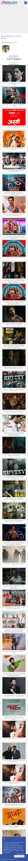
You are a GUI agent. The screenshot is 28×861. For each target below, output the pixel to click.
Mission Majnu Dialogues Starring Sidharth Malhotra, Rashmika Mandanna (14, 324)
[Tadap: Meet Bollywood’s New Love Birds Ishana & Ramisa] (14, 816)
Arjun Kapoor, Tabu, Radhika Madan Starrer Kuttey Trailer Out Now (14, 455)
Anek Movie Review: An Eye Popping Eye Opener (14, 652)
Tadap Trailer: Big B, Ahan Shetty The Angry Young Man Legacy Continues (14, 805)
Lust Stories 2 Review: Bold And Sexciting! (14, 257)
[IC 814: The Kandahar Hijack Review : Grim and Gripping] (14, 161)
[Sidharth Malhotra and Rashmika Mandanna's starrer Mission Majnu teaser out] (14, 489)
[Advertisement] (14, 19)
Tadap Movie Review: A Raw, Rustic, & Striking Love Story (14, 783)
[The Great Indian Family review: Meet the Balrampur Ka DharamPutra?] (14, 204)
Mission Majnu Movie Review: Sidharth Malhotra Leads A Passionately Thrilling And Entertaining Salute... (14, 346)
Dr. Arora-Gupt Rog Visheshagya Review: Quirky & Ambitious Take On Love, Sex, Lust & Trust (14, 587)
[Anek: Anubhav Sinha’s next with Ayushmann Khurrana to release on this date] (14, 707)
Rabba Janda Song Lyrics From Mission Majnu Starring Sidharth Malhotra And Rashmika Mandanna (14, 434)
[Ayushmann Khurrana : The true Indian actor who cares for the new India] (14, 685)
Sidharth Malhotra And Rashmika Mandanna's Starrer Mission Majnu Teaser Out (14, 499)
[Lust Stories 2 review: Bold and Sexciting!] (14, 248)
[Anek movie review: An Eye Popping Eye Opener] (14, 641)
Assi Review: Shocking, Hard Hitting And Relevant (14, 83)
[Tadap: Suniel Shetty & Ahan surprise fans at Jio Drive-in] (14, 751)
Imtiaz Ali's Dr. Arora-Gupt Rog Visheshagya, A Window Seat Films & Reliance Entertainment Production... (14, 630)
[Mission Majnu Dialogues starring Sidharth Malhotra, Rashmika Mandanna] (14, 314)
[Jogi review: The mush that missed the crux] (14, 554)
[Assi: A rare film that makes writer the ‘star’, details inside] (14, 117)
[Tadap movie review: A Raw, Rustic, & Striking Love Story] (14, 773)
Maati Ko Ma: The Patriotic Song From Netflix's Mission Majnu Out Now (14, 368)
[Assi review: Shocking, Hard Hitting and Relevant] (14, 73)
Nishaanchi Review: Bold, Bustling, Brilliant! (14, 149)
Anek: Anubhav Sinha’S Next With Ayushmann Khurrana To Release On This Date (14, 718)
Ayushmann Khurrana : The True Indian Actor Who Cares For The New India (14, 695)
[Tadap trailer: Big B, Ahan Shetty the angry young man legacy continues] (14, 794)
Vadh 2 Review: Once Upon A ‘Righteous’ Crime (14, 105)
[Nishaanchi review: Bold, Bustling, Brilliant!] (14, 139)
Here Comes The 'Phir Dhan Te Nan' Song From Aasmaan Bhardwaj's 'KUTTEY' (14, 411)
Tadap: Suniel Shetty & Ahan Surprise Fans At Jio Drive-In (14, 761)
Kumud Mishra (14, 42)
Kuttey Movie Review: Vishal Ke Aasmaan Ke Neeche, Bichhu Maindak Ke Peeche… (14, 389)
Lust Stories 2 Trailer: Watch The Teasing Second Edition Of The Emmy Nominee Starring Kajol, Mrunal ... (14, 302)
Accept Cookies (20, 854)
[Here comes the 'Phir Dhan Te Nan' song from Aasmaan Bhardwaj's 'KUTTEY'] (14, 401)
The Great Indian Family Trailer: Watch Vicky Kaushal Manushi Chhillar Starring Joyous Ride (14, 237)
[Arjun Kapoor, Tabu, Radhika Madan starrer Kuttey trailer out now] (14, 445)
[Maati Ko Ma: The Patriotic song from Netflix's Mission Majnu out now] (14, 357)
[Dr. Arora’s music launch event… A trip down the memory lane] (14, 598)
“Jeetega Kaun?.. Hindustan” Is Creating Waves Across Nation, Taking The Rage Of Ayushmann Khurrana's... (14, 674)
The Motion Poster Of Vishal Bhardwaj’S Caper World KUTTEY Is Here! (14, 521)
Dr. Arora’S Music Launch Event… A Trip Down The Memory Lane (14, 608)
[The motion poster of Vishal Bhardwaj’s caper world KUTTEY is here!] (14, 510)
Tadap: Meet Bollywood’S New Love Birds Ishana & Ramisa (14, 826)
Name (6, 42)
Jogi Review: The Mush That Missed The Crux (14, 564)
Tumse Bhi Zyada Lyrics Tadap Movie (14, 738)
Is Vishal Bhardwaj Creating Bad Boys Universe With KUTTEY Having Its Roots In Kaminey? (14, 477)
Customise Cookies (19, 856)
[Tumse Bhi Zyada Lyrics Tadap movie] (14, 729)
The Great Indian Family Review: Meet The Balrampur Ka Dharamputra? (14, 214)
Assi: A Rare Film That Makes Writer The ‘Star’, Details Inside (14, 127)
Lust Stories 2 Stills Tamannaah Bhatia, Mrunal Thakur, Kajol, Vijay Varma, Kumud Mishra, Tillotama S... (14, 281)
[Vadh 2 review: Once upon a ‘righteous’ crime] (14, 95)
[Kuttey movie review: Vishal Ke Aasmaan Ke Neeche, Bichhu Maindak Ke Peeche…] (14, 379)
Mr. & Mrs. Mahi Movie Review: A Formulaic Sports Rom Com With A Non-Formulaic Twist (14, 193)
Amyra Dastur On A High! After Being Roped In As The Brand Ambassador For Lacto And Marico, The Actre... (14, 543)
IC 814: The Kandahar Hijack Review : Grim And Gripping (14, 171)
